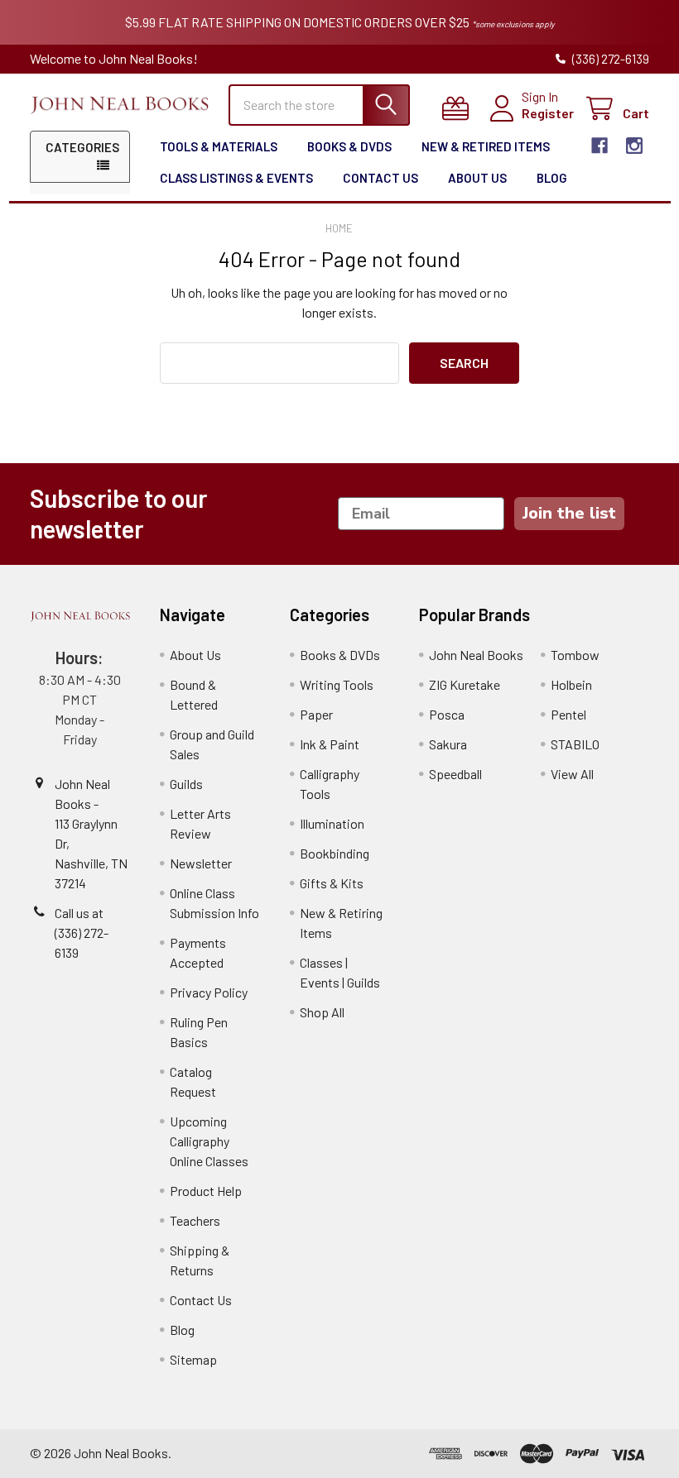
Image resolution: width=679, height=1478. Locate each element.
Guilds (186, 784)
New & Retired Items (485, 146)
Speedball (455, 774)
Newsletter (201, 863)
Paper (316, 714)
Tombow (575, 654)
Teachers (195, 1220)
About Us (477, 177)
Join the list (569, 513)
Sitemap (193, 1359)
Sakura (448, 744)
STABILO (575, 744)
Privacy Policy (209, 992)
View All (572, 774)
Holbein (571, 684)
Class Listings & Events (236, 177)
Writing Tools (336, 684)
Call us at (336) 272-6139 (81, 932)
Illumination (332, 823)
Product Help (206, 1190)
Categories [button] (82, 147)
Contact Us (380, 177)
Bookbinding (334, 853)
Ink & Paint (329, 744)
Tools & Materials (218, 146)
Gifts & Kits (332, 883)
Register (548, 113)
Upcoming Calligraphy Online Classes (209, 1141)
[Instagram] (634, 145)
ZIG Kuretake (464, 684)
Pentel (568, 714)
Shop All (322, 1012)
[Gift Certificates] (459, 109)
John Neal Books (476, 654)
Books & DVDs (349, 146)
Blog (552, 177)
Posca (447, 714)
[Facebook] (599, 145)
